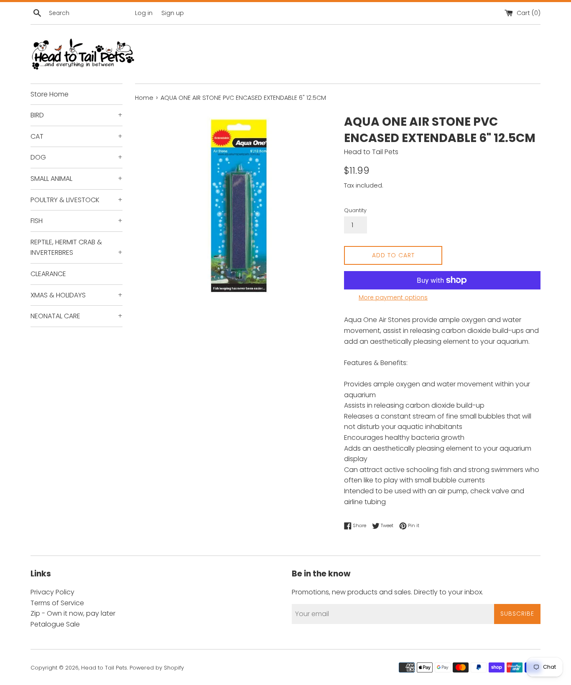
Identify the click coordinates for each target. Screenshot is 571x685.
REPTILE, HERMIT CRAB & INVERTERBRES (76, 247)
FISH (76, 221)
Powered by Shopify (157, 667)
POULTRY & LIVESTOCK (76, 200)
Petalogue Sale (55, 624)
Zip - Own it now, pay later (73, 613)
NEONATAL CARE (76, 316)
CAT (76, 136)
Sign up (172, 13)
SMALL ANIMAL (76, 178)
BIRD (76, 115)
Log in (144, 13)
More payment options (393, 297)
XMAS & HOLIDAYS (76, 295)
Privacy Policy (52, 592)
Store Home (50, 94)
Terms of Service (57, 603)
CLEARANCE (48, 274)
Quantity (355, 210)
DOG (76, 157)
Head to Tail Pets (104, 667)
